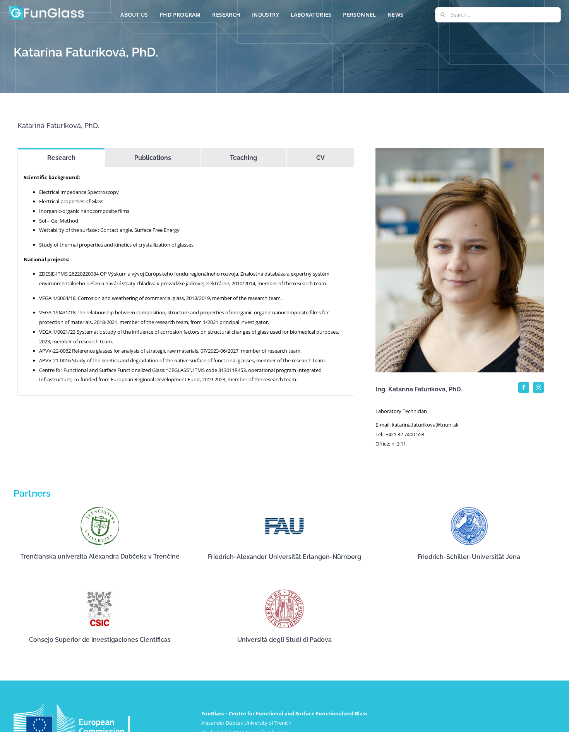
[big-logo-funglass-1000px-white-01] (47, 7)
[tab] (61, 157)
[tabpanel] (185, 281)
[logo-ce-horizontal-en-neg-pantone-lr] (72, 706)
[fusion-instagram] (538, 387)
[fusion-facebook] (523, 387)
